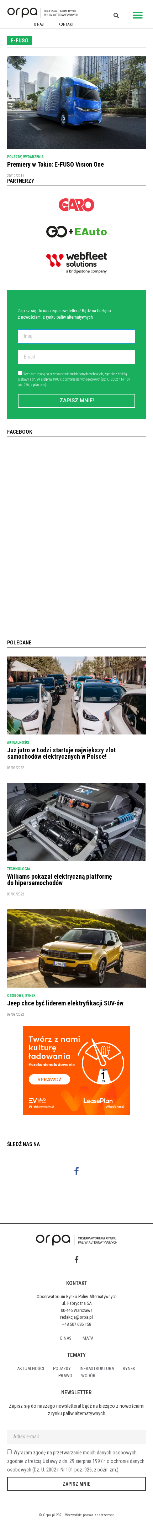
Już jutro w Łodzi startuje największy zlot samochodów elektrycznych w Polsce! (61, 753)
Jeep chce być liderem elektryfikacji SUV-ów (65, 1003)
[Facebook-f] (76, 1171)
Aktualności (18, 742)
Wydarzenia (33, 157)
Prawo (65, 1375)
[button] (138, 15)
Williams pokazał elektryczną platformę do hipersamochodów (59, 880)
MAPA (88, 1338)
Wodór (88, 1375)
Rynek (30, 996)
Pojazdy (14, 157)
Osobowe (15, 996)
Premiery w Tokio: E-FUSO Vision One (55, 164)
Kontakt (66, 24)
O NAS (38, 24)
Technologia (18, 869)
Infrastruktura (97, 1368)
